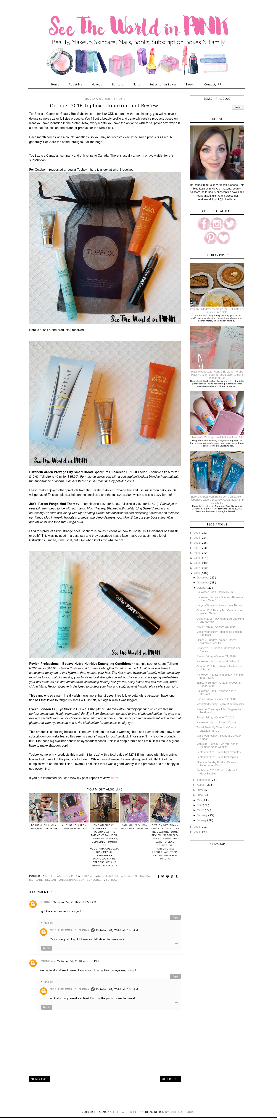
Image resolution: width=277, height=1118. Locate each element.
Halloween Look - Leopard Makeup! (217, 661)
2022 (197, 542)
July (199, 790)
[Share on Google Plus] (173, 876)
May (200, 800)
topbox (111, 880)
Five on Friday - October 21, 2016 (216, 656)
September (204, 779)
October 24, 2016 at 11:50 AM (74, 902)
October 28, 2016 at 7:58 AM (117, 930)
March (201, 810)
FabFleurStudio (182, 1112)
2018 (197, 563)
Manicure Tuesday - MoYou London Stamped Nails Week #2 (217, 745)
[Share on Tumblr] (176, 876)
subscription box (71, 880)
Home (55, 84)
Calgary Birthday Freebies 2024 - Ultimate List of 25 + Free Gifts (217, 311)
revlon (51, 880)
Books (190, 84)
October (202, 587)
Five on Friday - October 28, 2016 (216, 626)
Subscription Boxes (163, 84)
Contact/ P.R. (213, 84)
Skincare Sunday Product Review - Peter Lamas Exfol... (216, 764)
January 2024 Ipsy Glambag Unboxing (134, 827)
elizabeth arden (118, 876)
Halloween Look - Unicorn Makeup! (217, 722)
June (200, 795)
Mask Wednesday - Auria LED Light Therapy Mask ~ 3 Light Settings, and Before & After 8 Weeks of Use (217, 374)
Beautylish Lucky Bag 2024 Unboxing (44, 827)
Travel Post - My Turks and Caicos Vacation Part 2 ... (216, 729)
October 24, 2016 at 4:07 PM (78, 961)
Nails (136, 84)
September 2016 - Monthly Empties (217, 757)
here (114, 778)
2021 (197, 547)
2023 (197, 537)
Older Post (170, 1079)
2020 (197, 552)
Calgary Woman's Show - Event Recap (219, 605)
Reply (175, 917)
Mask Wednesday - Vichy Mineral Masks (220, 704)
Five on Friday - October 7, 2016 (215, 717)
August (201, 784)
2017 (197, 568)
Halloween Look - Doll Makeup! (215, 592)
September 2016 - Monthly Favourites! (218, 752)
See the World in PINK (126, 1112)
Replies (48, 922)
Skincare (118, 84)
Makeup (97, 84)
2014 (197, 831)
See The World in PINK (70, 930)
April (200, 805)
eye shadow (142, 876)
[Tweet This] (163, 876)
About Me (75, 84)
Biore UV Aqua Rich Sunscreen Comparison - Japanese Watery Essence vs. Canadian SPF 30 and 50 (217, 499)
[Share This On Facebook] (159, 876)
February (202, 815)
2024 (197, 532)
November (203, 582)
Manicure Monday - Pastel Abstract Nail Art (217, 437)
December (203, 577)
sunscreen (95, 880)
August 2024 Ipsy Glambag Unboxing (74, 827)
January (202, 820)
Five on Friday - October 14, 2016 (216, 699)
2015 (197, 826)
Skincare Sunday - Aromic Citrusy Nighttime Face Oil (216, 642)
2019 (197, 558)
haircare (36, 880)
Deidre (46, 902)
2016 (197, 573)
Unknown (48, 961)
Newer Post (39, 1079)
